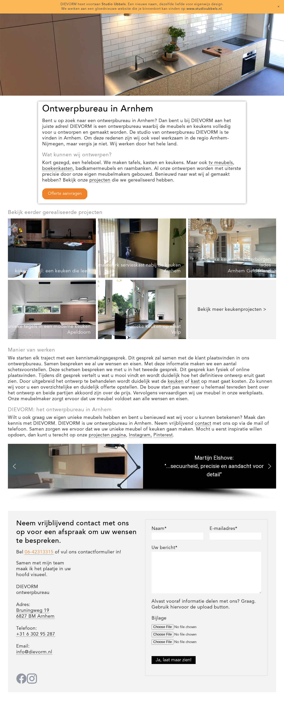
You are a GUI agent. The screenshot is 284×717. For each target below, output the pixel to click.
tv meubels (221, 162)
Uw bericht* (165, 547)
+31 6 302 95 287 (35, 634)
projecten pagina (107, 435)
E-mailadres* (223, 528)
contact (203, 423)
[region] (142, 54)
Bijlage (159, 618)
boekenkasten (57, 168)
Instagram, (140, 435)
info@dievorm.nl (34, 652)
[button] (14, 466)
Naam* (159, 528)
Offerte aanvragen (65, 194)
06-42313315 (39, 552)
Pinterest (163, 435)
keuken (176, 381)
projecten (99, 180)
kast (195, 381)
